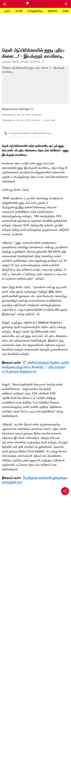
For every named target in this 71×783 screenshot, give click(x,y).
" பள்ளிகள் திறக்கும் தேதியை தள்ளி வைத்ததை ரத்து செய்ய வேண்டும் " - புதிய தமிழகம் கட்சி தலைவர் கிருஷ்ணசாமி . (35, 367)
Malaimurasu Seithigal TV (18, 109)
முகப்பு (7, 10)
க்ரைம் (66, 10)
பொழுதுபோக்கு (35, 10)
